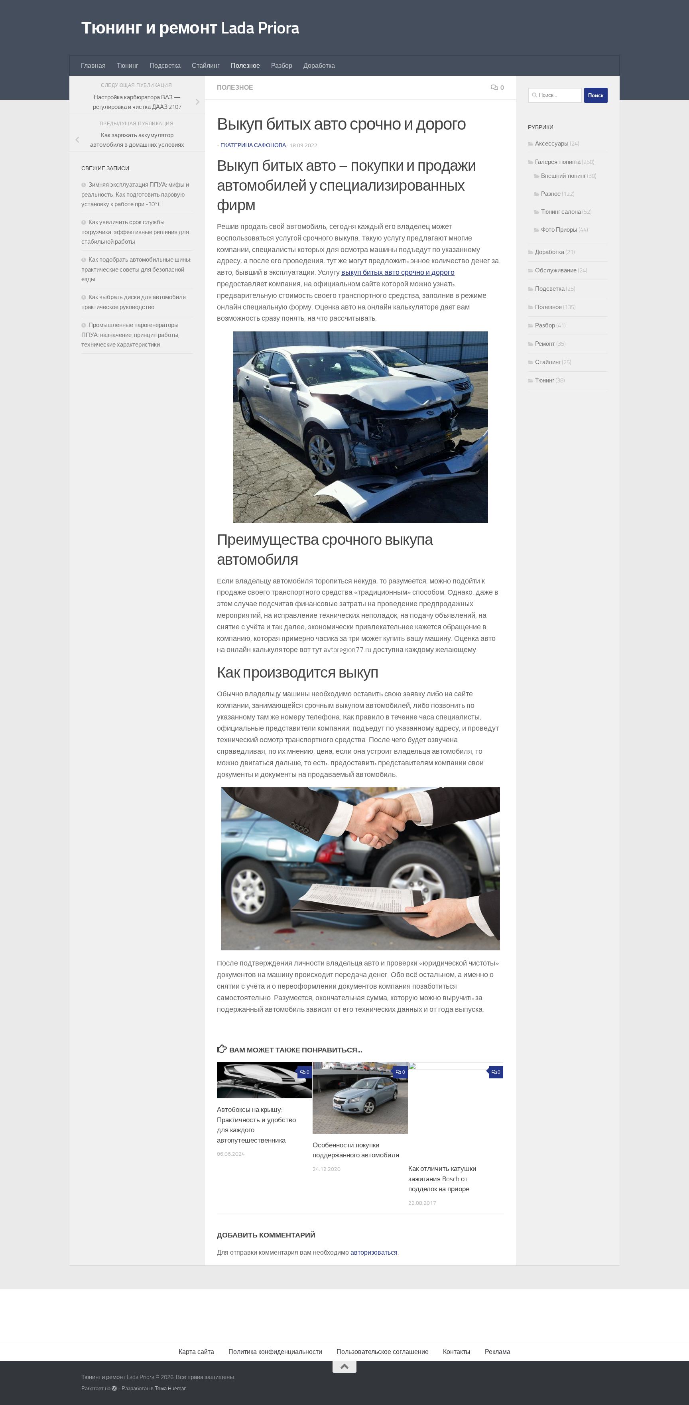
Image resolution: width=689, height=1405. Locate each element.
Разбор (281, 65)
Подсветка (165, 65)
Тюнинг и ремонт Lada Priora (190, 28)
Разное (551, 193)
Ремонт (545, 343)
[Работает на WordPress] (114, 1388)
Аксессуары (552, 143)
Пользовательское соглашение (383, 1352)
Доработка (319, 65)
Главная (93, 65)
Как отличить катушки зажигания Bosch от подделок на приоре (442, 1179)
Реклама (497, 1352)
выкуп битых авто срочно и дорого (398, 272)
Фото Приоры (559, 229)
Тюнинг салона (561, 211)
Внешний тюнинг (563, 175)
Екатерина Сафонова (253, 145)
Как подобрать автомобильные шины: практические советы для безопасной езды (136, 269)
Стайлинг (206, 65)
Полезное (245, 65)
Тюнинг (127, 65)
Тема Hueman (171, 1388)
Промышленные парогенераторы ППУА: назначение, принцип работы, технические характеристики (130, 334)
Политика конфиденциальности (275, 1352)
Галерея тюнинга (558, 162)
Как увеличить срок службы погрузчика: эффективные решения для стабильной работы (135, 232)
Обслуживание (556, 270)
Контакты (456, 1352)
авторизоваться (374, 1252)
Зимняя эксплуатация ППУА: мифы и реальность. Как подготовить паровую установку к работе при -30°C (135, 194)
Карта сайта (196, 1352)
